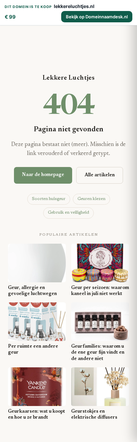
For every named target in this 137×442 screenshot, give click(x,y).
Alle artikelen (99, 175)
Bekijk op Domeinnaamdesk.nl (97, 16)
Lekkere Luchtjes (68, 78)
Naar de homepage (43, 175)
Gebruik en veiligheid (68, 213)
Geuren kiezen (91, 199)
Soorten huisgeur (49, 199)
